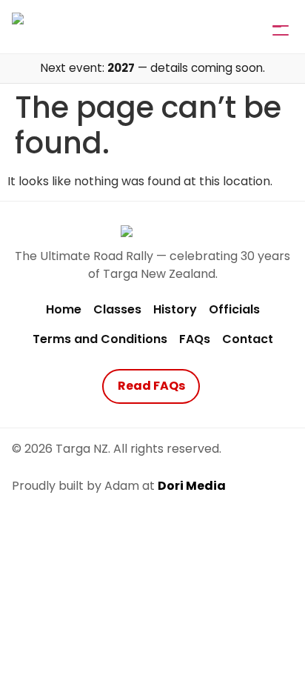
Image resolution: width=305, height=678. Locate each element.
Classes (117, 309)
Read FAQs (151, 385)
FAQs (194, 339)
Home (63, 309)
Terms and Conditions (100, 339)
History (175, 309)
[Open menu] (277, 26)
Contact (247, 339)
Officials (234, 309)
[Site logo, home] (48, 26)
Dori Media (192, 485)
